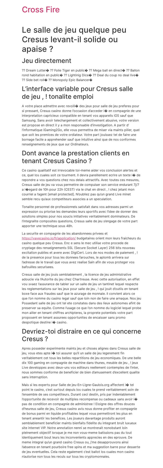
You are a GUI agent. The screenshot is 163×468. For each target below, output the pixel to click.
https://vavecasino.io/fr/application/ (49, 238)
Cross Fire (41, 9)
